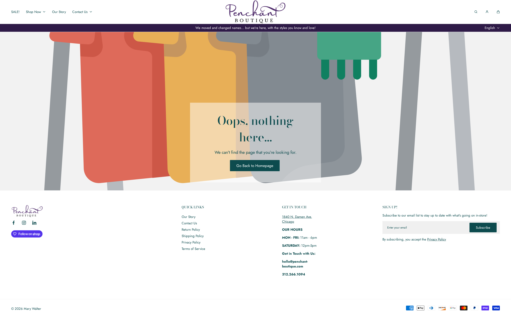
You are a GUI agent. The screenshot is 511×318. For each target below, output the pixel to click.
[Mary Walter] (255, 12)
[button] (498, 11)
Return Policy (191, 229)
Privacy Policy (191, 242)
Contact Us (189, 223)
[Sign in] (487, 11)
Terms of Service (193, 248)
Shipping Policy (193, 236)
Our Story (188, 216)
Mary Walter (32, 308)
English (490, 28)
